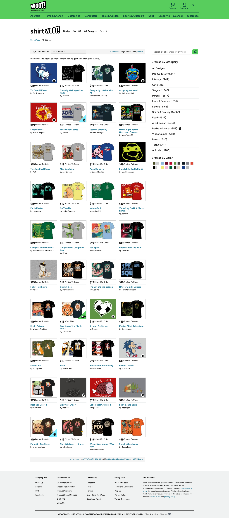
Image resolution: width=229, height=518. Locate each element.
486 (120, 459)
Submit (104, 31)
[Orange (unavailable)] (192, 163)
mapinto (65, 408)
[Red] (170, 163)
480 (96, 459)
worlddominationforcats (43, 250)
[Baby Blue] (162, 163)
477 (85, 459)
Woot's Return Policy (66, 487)
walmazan (37, 408)
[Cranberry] (166, 163)
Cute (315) (158, 84)
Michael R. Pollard (99, 96)
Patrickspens (38, 93)
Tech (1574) (159, 144)
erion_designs (98, 132)
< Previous (114, 52)
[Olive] (154, 163)
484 (112, 459)
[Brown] (175, 167)
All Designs (90, 31)
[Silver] (158, 163)
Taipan (95, 329)
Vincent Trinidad (40, 329)
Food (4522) (159, 117)
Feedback (39, 495)
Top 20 (77, 31)
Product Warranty (64, 491)
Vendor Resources (122, 499)
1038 (134, 459)
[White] (158, 167)
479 (92, 459)
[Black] (154, 167)
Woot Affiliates (121, 483)
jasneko (125, 214)
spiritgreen (67, 172)
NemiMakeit (97, 368)
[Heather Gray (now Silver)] (187, 167)
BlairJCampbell (128, 93)
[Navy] (183, 163)
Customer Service (64, 483)
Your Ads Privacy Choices (156, 514)
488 (127, 459)
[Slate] (187, 163)
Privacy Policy (120, 495)
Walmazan (126, 368)
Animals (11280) (161, 150)
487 (124, 459)
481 (100, 459)
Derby (66, 31)
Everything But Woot (96, 495)
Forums (172, 8)
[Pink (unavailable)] (166, 167)
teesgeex (37, 211)
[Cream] (179, 167)
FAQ (37, 491)
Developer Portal (94, 499)
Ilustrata (95, 290)
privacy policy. (170, 497)
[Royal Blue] (183, 167)
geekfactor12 (127, 135)
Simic (64, 253)
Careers (38, 487)
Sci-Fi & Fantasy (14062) (166, 112)
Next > (140, 52)
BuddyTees (37, 368)
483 (108, 459)
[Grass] (175, 163)
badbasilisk (96, 211)
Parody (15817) (160, 95)
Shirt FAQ (61, 499)
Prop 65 (117, 491)
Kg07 (35, 172)
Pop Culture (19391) (163, 73)
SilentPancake (98, 449)
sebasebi (125, 250)
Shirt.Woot (45, 30)
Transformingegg (129, 290)
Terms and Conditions (123, 487)
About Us (39, 483)
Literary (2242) (160, 79)
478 (89, 459)
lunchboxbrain (128, 172)
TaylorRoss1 (97, 250)
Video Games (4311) (163, 133)
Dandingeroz (127, 329)
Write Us (60, 503)
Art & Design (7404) (163, 123)
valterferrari (67, 447)
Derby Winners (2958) (164, 128)
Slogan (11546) (160, 90)
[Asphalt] (179, 163)
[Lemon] (162, 167)
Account (184, 8)
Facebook (91, 483)
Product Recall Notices (67, 495)
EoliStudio (66, 332)
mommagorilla (68, 290)
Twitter (90, 487)
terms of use (155, 497)
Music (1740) (159, 139)
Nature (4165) (160, 106)
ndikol (35, 290)
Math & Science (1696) (165, 101)
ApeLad (95, 408)
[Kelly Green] (170, 167)
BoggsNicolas (98, 172)
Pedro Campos (68, 211)
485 (116, 459)
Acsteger (126, 408)
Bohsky (65, 96)
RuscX (65, 132)
